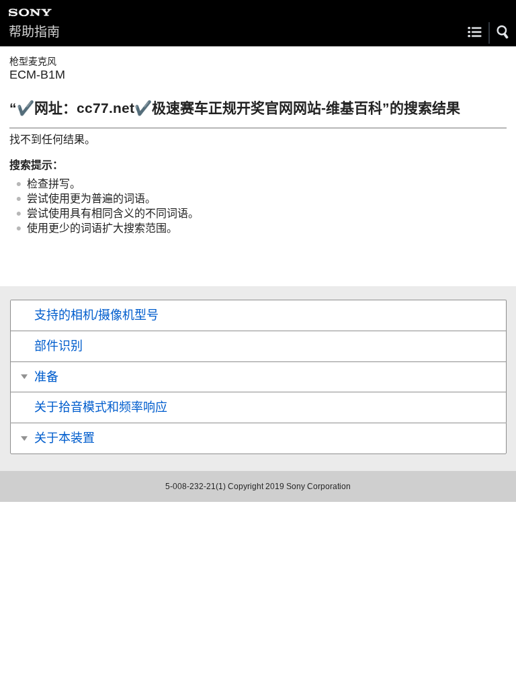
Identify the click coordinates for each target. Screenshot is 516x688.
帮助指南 (34, 32)
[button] (503, 32)
